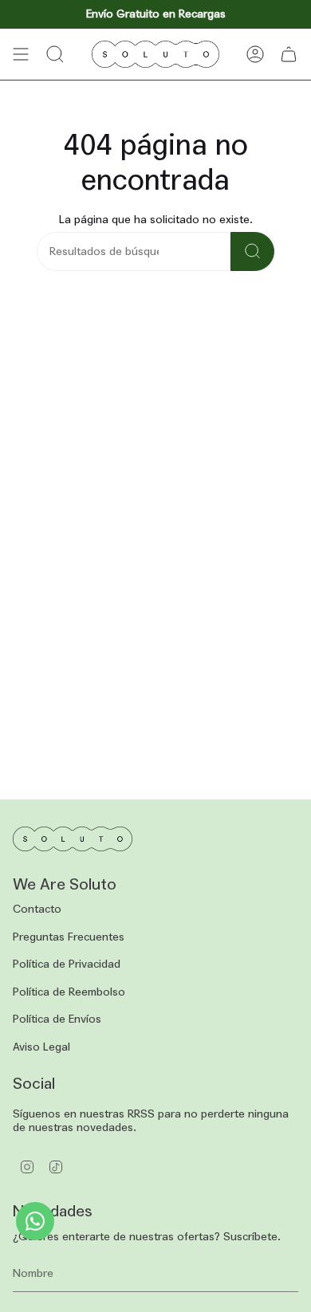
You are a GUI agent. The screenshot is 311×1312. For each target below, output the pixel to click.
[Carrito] (288, 54)
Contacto (37, 909)
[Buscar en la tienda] (252, 251)
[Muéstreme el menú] (21, 54)
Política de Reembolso (69, 992)
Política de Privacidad (66, 964)
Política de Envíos (57, 1019)
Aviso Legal (41, 1047)
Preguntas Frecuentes (68, 937)
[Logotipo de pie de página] (72, 839)
